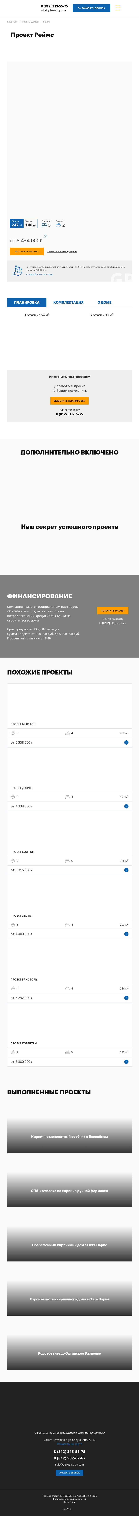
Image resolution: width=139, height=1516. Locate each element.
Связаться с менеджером (62, 251)
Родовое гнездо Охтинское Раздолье (69, 1353)
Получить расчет (27, 251)
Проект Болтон (22, 852)
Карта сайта (69, 1502)
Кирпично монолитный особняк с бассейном (69, 1137)
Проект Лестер (21, 916)
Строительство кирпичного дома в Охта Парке (69, 1299)
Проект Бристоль (24, 979)
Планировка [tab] (26, 302)
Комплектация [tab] (68, 302)
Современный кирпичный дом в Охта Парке (69, 1245)
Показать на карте (69, 1444)
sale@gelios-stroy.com (53, 10)
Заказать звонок (69, 1472)
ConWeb (67, 1509)
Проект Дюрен (21, 788)
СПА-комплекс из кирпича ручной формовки (69, 1191)
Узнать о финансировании (39, 274)
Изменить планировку (69, 400)
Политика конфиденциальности (69, 1499)
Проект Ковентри (24, 1043)
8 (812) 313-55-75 (54, 6)
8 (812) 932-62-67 (69, 1458)
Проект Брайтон (23, 724)
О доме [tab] (104, 302)
